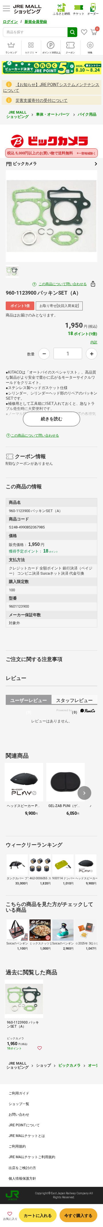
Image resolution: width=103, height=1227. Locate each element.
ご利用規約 (17, 1146)
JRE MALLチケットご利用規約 (32, 1157)
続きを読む (51, 418)
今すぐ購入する (78, 1215)
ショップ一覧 (19, 1104)
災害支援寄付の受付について (41, 100)
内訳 (93, 342)
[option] (51, 216)
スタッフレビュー (74, 701)
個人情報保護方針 (22, 1179)
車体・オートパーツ (53, 114)
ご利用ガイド (19, 1093)
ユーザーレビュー (28, 701)
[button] (84, 793)
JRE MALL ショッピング (17, 114)
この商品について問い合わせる (63, 284)
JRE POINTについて (24, 1125)
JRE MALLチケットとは (27, 1136)
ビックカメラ (24, 163)
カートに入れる (38, 1215)
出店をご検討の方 (22, 1168)
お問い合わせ (19, 1115)
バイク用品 (87, 114)
